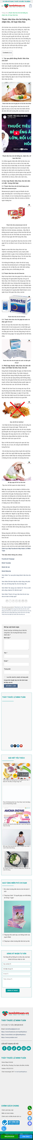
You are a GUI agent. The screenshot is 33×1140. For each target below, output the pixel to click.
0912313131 (9, 1136)
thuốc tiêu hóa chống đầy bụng (9, 612)
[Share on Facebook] (10, 600)
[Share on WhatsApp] (7, 600)
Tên (5, 653)
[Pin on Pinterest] (19, 600)
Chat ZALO (25, 1136)
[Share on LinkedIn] (22, 600)
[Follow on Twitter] (18, 745)
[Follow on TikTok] (15, 745)
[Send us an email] (24, 1048)
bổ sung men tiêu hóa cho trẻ (19, 609)
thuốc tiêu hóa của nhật (24, 612)
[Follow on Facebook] (4, 1048)
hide (10, 52)
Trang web (7, 669)
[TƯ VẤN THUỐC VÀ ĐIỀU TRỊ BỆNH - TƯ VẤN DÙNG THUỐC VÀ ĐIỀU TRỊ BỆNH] (14, 6)
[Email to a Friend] (16, 600)
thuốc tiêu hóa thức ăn (19, 614)
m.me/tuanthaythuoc (21, 1071)
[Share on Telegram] (26, 600)
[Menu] (2, 6)
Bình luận (7, 638)
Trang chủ (5, 13)
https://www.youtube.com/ (9, 1037)
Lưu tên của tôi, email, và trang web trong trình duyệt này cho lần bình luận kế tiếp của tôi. (16, 679)
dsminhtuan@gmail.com (12, 1029)
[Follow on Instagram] (11, 745)
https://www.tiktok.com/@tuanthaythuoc (13, 1034)
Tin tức (3, 609)
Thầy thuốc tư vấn (18, 607)
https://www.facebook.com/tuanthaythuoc (14, 1032)
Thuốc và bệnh (27, 607)
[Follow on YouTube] (21, 745)
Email (6, 661)
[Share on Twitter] (13, 600)
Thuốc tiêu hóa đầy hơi (7, 614)
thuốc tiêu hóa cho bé (25, 610)
